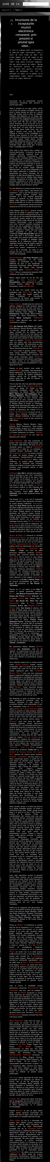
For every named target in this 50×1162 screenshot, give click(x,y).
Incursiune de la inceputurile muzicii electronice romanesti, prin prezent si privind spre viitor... (26, 33)
